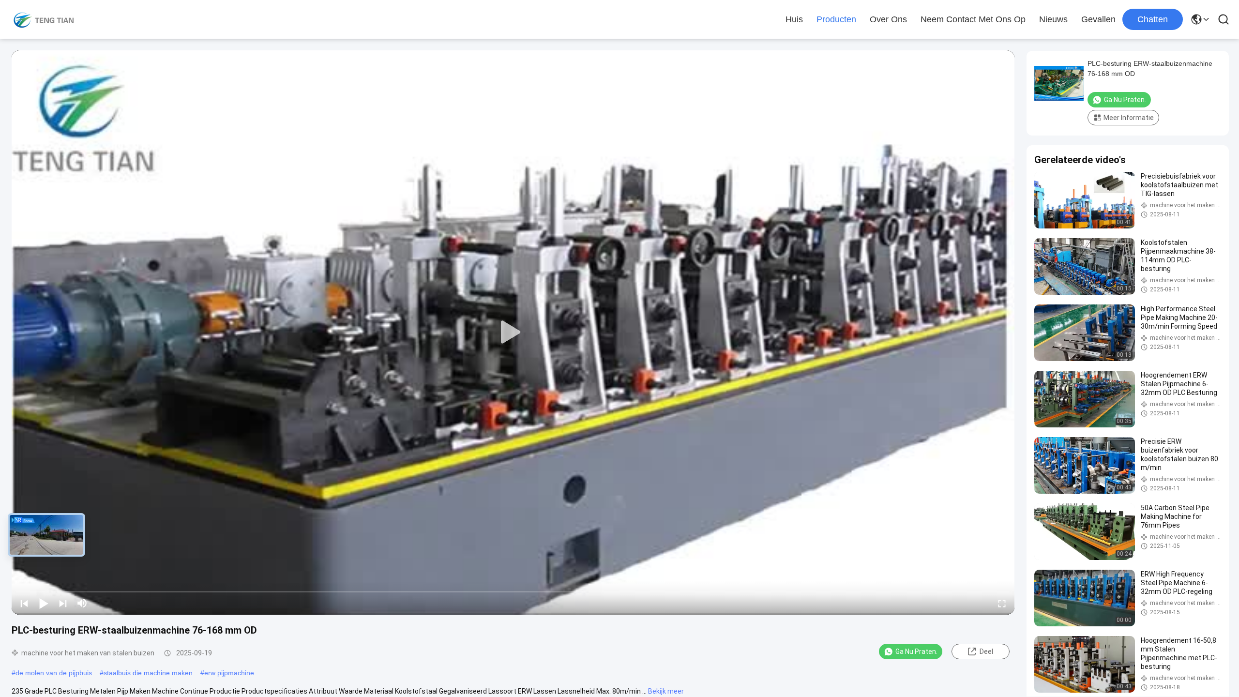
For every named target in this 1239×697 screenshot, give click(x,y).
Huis (794, 19)
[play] (513, 332)
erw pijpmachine (229, 673)
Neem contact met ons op (973, 19)
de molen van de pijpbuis (53, 673)
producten (836, 19)
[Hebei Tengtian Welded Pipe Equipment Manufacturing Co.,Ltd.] (43, 19)
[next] (63, 603)
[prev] (24, 603)
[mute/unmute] (82, 603)
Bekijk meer (666, 691)
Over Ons (888, 19)
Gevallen (1098, 19)
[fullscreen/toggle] (1002, 603)
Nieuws (1053, 19)
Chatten (1152, 19)
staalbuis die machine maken (148, 673)
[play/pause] (43, 603)
